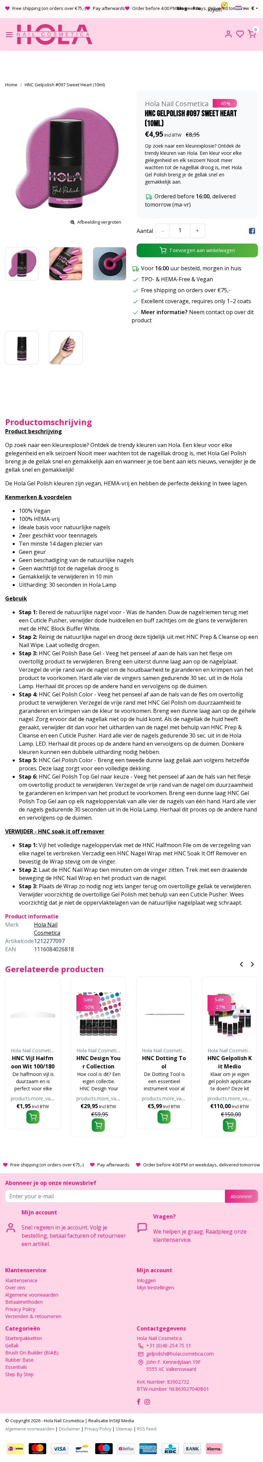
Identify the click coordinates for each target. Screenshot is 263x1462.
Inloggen (146, 1280)
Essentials (16, 1367)
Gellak (11, 1345)
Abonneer (241, 1196)
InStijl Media (121, 1420)
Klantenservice (21, 1280)
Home (11, 85)
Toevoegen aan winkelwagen (202, 250)
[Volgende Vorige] (252, 963)
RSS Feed (146, 1429)
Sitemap (124, 1429)
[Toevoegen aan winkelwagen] (32, 1117)
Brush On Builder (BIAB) (32, 1352)
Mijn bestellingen (155, 1287)
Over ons (15, 1287)
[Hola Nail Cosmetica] (54, 34)
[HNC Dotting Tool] (164, 1014)
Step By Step (19, 1374)
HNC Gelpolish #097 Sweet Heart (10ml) (65, 85)
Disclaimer (69, 1429)
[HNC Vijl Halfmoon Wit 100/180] (33, 1014)
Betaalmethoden (23, 1302)
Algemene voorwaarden (31, 1294)
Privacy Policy (20, 1309)
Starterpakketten (23, 1338)
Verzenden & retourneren (33, 1316)
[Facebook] (252, 231)
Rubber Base (19, 1359)
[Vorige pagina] (241, 963)
